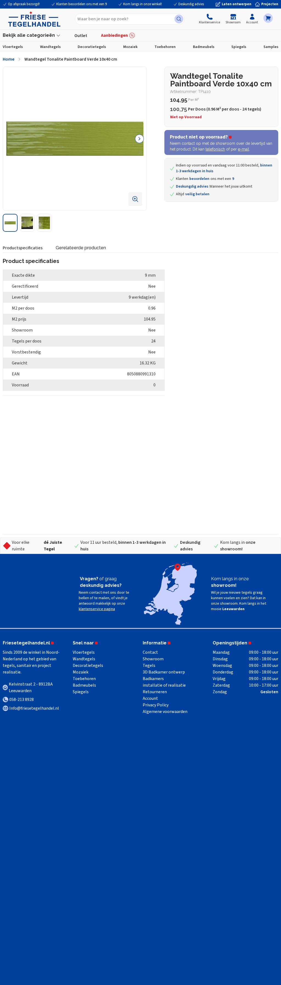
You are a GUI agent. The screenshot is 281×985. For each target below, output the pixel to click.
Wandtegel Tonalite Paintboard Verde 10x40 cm (70, 59)
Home (9, 59)
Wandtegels (50, 47)
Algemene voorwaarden (165, 712)
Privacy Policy (155, 705)
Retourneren (155, 692)
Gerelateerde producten (81, 247)
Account (252, 22)
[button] (268, 18)
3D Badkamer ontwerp (164, 672)
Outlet (80, 35)
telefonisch (215, 149)
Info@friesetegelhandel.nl (34, 708)
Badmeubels (203, 47)
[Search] (179, 19)
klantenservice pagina (97, 609)
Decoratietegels (92, 47)
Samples (270, 47)
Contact (150, 652)
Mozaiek (130, 47)
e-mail (243, 149)
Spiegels (238, 47)
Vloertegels (13, 47)
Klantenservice (209, 22)
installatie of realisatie (164, 685)
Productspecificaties (23, 248)
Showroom (233, 22)
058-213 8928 (21, 700)
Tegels (149, 666)
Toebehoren (165, 47)
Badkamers (153, 679)
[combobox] (130, 19)
